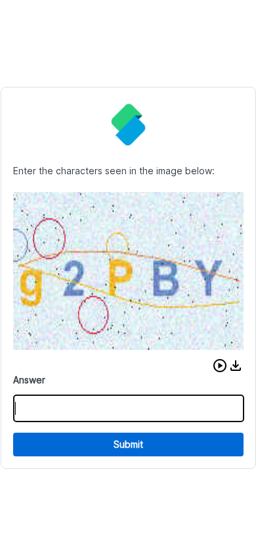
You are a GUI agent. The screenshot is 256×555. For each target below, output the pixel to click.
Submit (128, 444)
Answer (29, 379)
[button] (220, 366)
